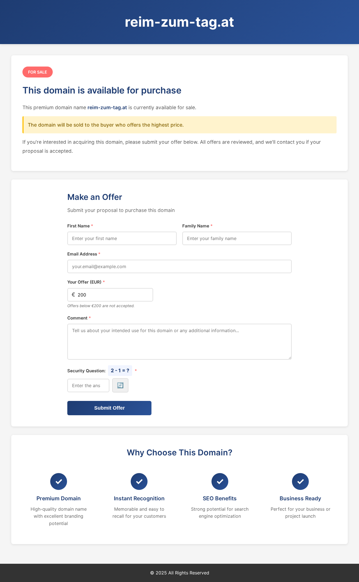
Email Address (83, 254)
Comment (79, 318)
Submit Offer (109, 408)
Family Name (197, 226)
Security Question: (102, 370)
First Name (80, 226)
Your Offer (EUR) (86, 282)
